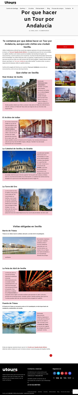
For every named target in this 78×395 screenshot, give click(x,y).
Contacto (68, 8)
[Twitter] (58, 373)
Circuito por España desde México (37, 347)
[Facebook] (54, 373)
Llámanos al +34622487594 (35, 376)
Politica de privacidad (18, 393)
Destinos (22, 8)
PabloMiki (10, 393)
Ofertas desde (40, 8)
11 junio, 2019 (33, 30)
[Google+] (62, 373)
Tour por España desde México (18, 52)
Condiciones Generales (29, 393)
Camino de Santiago (12, 8)
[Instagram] (69, 373)
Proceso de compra (57, 8)
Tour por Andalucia (19, 61)
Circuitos (31, 8)
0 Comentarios (44, 30)
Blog (48, 8)
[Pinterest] (65, 373)
